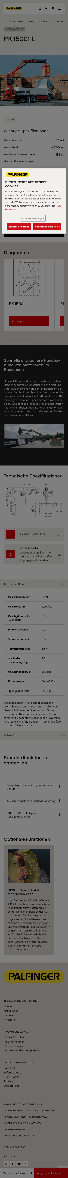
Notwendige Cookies (18, 226)
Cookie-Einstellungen (33, 218)
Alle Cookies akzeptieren (47, 226)
